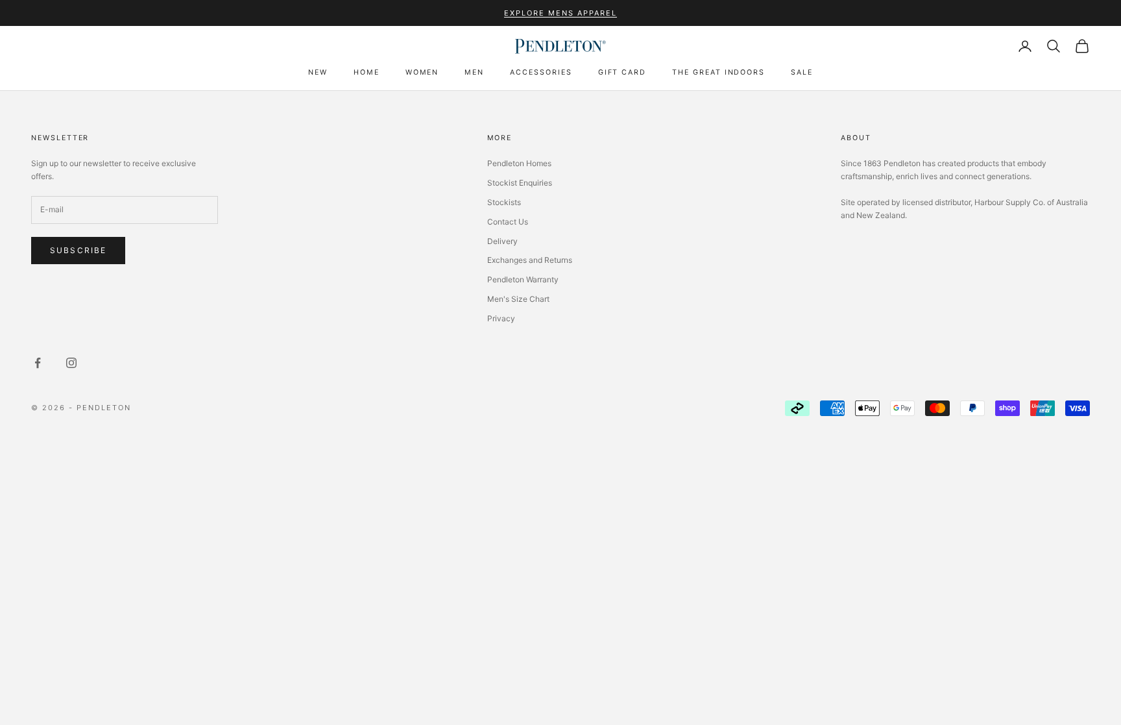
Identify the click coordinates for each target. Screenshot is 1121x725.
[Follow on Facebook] (37, 362)
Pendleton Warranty (523, 279)
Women (422, 72)
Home (367, 72)
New (318, 72)
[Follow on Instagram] (71, 362)
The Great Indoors (718, 72)
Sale (802, 72)
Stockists (504, 202)
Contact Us (507, 222)
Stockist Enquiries (519, 183)
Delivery (502, 241)
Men (474, 72)
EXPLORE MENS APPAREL (560, 13)
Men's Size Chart (518, 299)
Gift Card (622, 72)
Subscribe (78, 250)
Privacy (501, 318)
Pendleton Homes (519, 163)
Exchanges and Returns (529, 260)
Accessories (541, 72)
